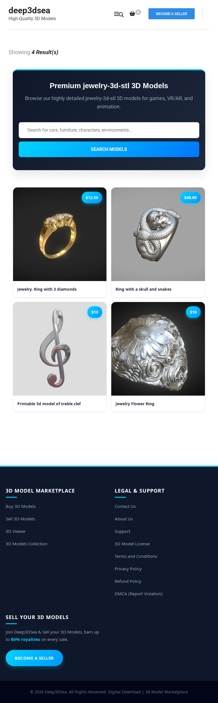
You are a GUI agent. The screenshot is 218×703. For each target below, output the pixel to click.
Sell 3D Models (20, 519)
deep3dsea (29, 10)
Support (122, 531)
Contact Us (125, 506)
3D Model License (132, 543)
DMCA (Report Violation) (139, 593)
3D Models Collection (26, 543)
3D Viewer (16, 531)
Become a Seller (171, 14)
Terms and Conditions (136, 556)
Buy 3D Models (21, 506)
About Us (124, 519)
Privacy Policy (128, 568)
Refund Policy (128, 581)
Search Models (109, 149)
